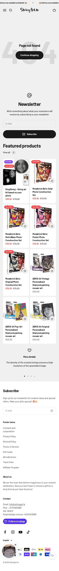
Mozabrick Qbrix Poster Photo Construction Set (41, 237)
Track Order (8, 462)
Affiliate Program (11, 467)
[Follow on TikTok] (28, 532)
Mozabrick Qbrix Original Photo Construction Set (13, 281)
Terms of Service (11, 446)
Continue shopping (29, 55)
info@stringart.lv (17, 504)
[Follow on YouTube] (20, 532)
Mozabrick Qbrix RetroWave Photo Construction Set (13, 237)
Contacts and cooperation (9, 430)
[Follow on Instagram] (13, 532)
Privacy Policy (9, 436)
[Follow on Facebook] (5, 532)
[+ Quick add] (25, 181)
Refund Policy (9, 441)
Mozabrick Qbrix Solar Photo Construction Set (43, 191)
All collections (9, 457)
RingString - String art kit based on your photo (15, 192)
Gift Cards (7, 452)
